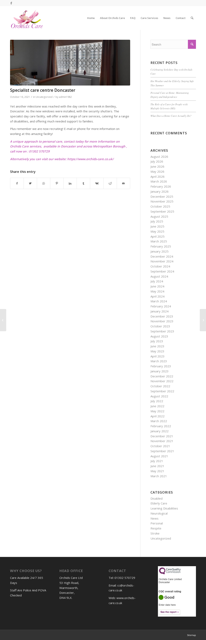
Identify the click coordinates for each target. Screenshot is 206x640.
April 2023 (157, 356)
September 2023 (162, 331)
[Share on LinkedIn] (70, 183)
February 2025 (160, 246)
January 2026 (159, 191)
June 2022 (157, 406)
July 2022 (156, 401)
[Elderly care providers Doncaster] (3, 320)
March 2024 (158, 301)
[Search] (192, 18)
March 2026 (158, 181)
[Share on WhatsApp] (43, 183)
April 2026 (157, 176)
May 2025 (157, 231)
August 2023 (159, 336)
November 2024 (161, 261)
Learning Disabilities (164, 508)
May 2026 (157, 171)
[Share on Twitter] (30, 183)
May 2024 (157, 291)
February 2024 (160, 306)
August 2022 (159, 396)
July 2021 (156, 461)
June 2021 (157, 466)
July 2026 (156, 161)
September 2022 (162, 391)
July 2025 (156, 221)
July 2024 (156, 281)
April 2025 (157, 236)
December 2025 (161, 196)
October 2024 (160, 266)
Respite (155, 528)
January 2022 (159, 431)
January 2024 (159, 311)
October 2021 (160, 446)
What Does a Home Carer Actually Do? (170, 115)
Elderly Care (158, 503)
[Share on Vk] (96, 183)
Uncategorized (44, 97)
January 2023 (159, 371)
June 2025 (157, 226)
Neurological (159, 513)
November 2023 (161, 321)
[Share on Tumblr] (83, 183)
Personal (156, 523)
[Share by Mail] (123, 183)
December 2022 (161, 376)
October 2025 (160, 206)
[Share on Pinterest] (56, 183)
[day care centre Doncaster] (70, 63)
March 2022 (158, 421)
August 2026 (159, 157)
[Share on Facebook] (17, 183)
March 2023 (158, 361)
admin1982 (65, 97)
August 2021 (159, 456)
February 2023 (160, 366)
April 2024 (157, 296)
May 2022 (157, 411)
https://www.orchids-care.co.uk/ (90, 159)
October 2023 (160, 326)
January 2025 (159, 251)
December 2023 (161, 316)
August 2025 (159, 216)
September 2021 (162, 451)
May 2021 (157, 471)
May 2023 (157, 351)
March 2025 (158, 241)
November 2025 (161, 201)
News (154, 518)
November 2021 (161, 441)
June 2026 (157, 166)
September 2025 (162, 211)
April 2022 (157, 416)
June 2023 (157, 346)
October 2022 (160, 386)
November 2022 (161, 381)
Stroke (155, 533)
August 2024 (159, 276)
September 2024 (162, 271)
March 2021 (158, 476)
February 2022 (160, 426)
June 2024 (157, 286)
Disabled (156, 498)
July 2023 (156, 341)
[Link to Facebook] (11, 3)
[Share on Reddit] (110, 183)
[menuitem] (90, 18)
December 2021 (161, 436)
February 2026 (160, 186)
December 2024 (161, 256)
